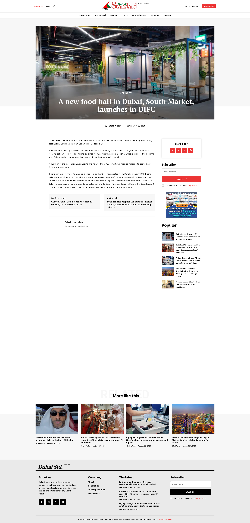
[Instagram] (48, 502)
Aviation (122, 509)
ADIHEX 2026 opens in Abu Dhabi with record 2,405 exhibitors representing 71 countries (188, 249)
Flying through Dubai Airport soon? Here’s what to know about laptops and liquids (188, 260)
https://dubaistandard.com (77, 226)
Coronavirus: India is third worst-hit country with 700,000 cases (72, 203)
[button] (51, 6)
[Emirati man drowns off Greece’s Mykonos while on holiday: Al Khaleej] (168, 236)
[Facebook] (172, 150)
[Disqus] (102, 271)
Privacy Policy (190, 185)
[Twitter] (178, 150)
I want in (180, 179)
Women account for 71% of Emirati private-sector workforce (188, 284)
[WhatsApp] (190, 150)
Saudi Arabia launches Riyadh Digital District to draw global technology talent (187, 272)
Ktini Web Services (163, 519)
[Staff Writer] (55, 224)
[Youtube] (63, 502)
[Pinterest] (184, 150)
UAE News (126, 93)
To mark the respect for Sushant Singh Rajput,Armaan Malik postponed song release (129, 204)
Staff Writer (115, 126)
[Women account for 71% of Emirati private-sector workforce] (168, 284)
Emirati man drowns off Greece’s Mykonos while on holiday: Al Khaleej (188, 236)
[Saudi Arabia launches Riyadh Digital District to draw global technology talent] (168, 271)
